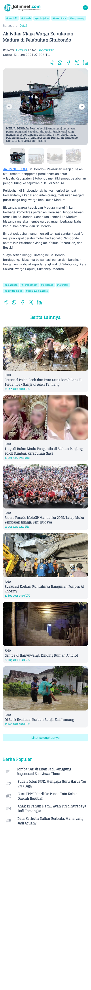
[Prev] (9, 107)
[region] (45, 106)
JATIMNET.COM (15, 169)
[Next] (82, 107)
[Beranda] (22, 7)
